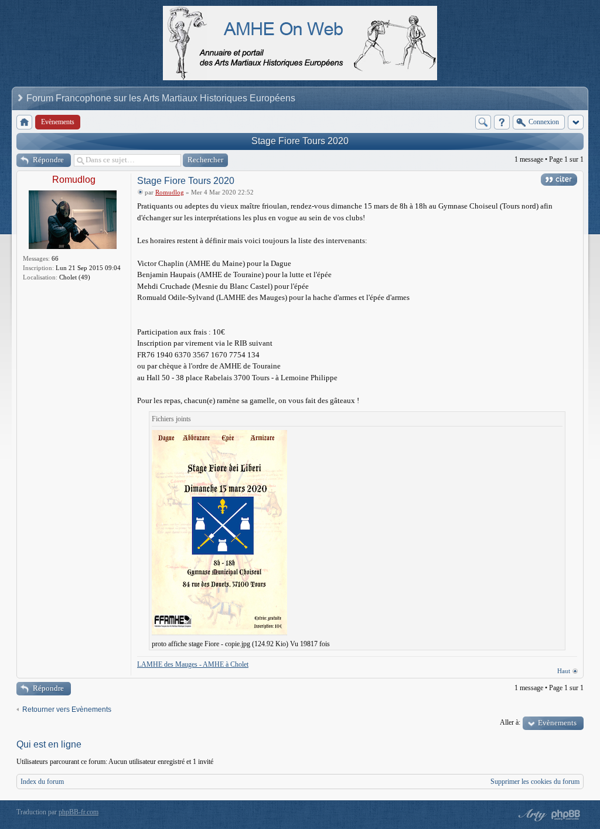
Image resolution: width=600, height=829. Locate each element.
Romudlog (74, 180)
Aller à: (510, 722)
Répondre (48, 159)
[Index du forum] (24, 122)
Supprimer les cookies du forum (534, 781)
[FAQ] (502, 122)
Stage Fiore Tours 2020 (300, 141)
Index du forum (42, 781)
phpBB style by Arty (530, 815)
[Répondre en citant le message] (559, 179)
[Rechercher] (483, 122)
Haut (563, 670)
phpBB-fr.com (78, 812)
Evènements (557, 722)
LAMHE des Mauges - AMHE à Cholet (192, 664)
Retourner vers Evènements (66, 709)
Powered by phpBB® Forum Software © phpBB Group (566, 815)
